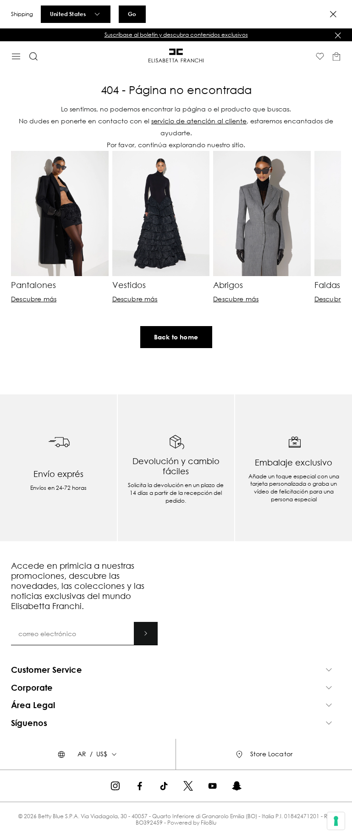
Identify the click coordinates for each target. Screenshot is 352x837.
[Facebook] (139, 786)
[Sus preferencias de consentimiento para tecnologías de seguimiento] (336, 821)
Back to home (176, 337)
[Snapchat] (237, 786)
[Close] (333, 14)
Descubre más (33, 299)
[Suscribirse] (146, 633)
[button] (176, 35)
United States (68, 13)
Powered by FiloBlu (191, 822)
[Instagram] (115, 786)
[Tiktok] (164, 786)
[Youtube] (212, 786)
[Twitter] (188, 786)
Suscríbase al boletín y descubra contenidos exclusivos (176, 35)
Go (132, 13)
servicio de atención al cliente (199, 120)
